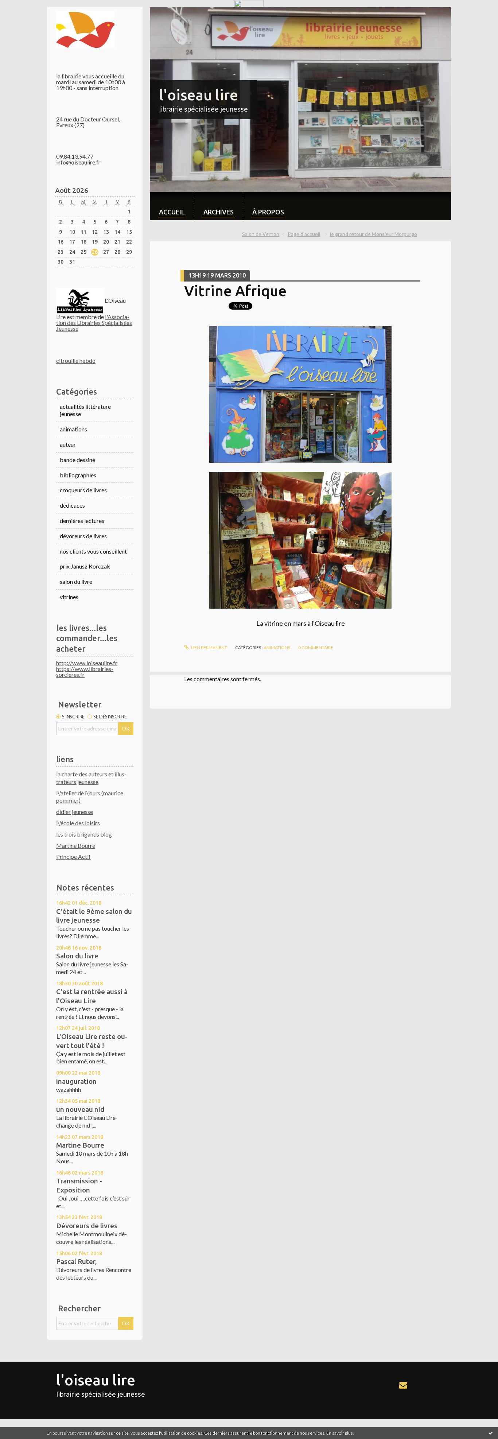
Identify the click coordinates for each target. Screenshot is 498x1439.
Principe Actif (73, 856)
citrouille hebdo (76, 360)
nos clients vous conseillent (93, 551)
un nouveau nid (80, 1109)
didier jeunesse (74, 811)
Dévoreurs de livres (86, 1226)
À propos (268, 212)
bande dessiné (77, 459)
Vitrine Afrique (235, 291)
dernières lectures (82, 520)
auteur (68, 444)
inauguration (76, 1081)
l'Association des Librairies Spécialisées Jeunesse (94, 322)
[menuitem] (172, 206)
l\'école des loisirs (78, 822)
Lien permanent (208, 647)
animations (73, 429)
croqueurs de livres (83, 489)
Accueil (172, 212)
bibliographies (78, 475)
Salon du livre (77, 956)
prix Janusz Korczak (85, 566)
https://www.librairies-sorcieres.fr (84, 671)
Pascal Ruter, (76, 1261)
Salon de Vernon (260, 234)
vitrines (69, 596)
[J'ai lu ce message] (491, 1433)
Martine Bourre (75, 845)
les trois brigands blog (84, 834)
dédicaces (72, 505)
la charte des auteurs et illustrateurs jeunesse (91, 778)
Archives (218, 212)
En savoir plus (339, 1433)
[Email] (403, 1385)
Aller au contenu (24, 13)
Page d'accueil (304, 234)
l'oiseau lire (198, 95)
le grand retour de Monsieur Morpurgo (373, 234)
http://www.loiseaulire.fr (86, 662)
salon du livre (76, 581)
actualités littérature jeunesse (85, 410)
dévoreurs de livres (83, 535)
